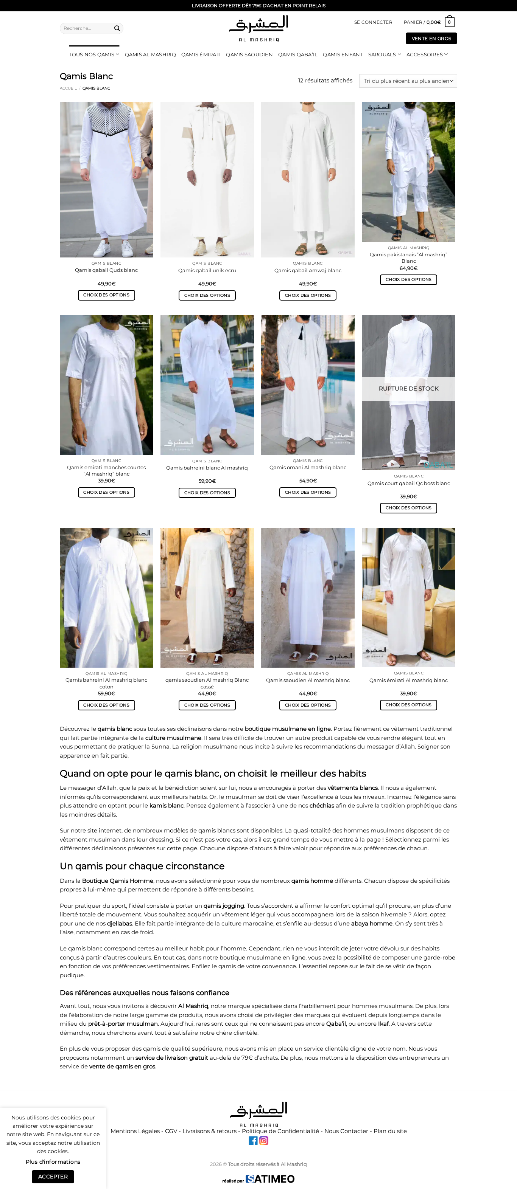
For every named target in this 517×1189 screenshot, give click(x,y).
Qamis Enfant (343, 54)
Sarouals (382, 54)
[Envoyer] (117, 28)
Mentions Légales (135, 1131)
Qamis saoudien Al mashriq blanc (308, 680)
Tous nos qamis (91, 54)
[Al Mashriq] (258, 28)
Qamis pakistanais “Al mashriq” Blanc (408, 257)
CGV (171, 1131)
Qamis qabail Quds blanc (106, 270)
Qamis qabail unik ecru (207, 270)
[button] (373, 22)
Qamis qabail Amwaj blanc (307, 270)
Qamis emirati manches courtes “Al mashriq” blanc (106, 470)
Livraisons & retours (209, 1131)
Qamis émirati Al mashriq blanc (408, 680)
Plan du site (390, 1131)
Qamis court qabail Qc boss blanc (409, 483)
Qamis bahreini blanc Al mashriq (207, 468)
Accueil (68, 88)
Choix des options (106, 295)
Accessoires (424, 54)
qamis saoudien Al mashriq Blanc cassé (207, 683)
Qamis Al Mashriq (150, 54)
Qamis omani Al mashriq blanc (307, 467)
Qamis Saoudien (249, 54)
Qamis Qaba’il (298, 54)
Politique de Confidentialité (280, 1131)
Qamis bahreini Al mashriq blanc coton (106, 683)
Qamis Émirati (201, 54)
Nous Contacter (346, 1131)
